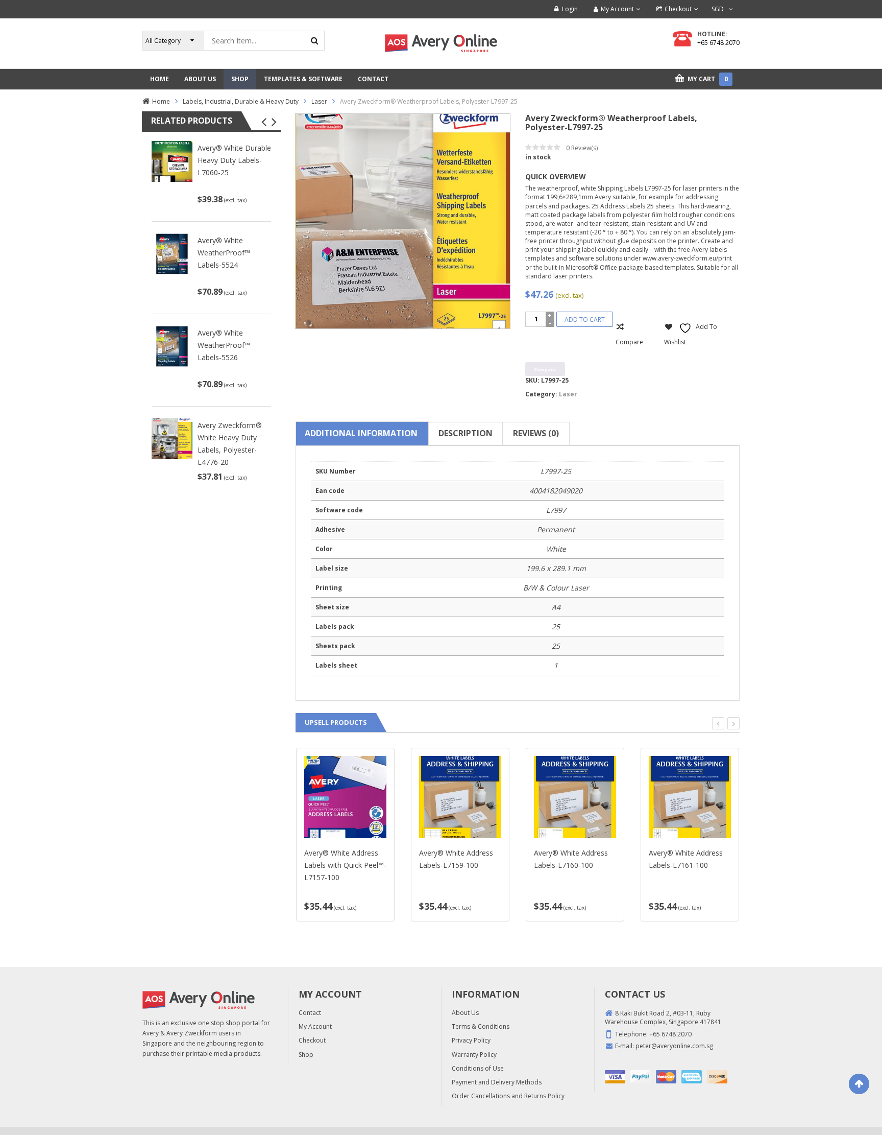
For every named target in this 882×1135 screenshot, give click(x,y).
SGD (718, 9)
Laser (319, 101)
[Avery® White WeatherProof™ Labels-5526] (172, 345)
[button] (263, 122)
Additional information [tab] (361, 433)
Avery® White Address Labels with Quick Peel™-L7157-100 (345, 865)
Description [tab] (465, 433)
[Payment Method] (615, 1076)
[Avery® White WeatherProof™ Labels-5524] (172, 253)
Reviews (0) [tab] (536, 433)
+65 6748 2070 (718, 42)
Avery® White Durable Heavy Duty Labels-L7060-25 (234, 160)
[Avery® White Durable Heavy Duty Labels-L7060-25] (172, 161)
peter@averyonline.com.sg (674, 1046)
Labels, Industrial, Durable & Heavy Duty (241, 101)
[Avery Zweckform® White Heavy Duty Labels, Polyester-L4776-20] (172, 438)
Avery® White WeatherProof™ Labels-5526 (224, 345)
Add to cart (585, 319)
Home (161, 101)
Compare (629, 342)
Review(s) (582, 148)
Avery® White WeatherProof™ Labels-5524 (224, 252)
